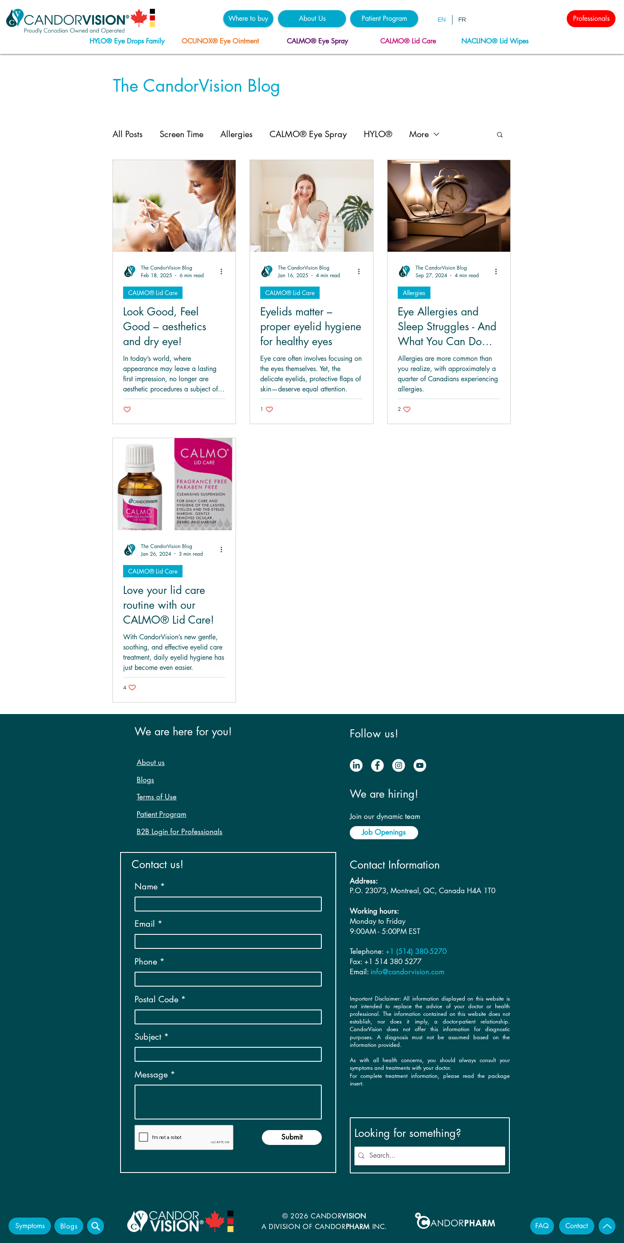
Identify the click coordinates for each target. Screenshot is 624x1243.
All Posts (127, 134)
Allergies (236, 134)
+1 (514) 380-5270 (416, 951)
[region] (130, 41)
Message (151, 1074)
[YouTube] (419, 765)
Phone (146, 961)
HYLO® (378, 134)
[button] (248, 18)
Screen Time (181, 134)
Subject (148, 1036)
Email (145, 924)
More (419, 134)
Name (146, 886)
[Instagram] (398, 765)
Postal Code (156, 999)
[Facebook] (377, 765)
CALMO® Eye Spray (308, 134)
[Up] (607, 1226)
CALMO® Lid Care (152, 293)
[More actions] (224, 271)
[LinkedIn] (356, 765)
